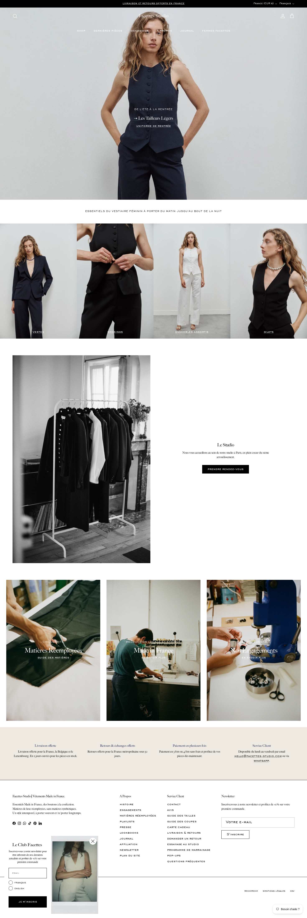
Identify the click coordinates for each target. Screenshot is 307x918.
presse (125, 827)
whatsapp (261, 760)
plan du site (130, 855)
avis (170, 810)
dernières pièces (108, 30)
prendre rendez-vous (226, 469)
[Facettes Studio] (153, 16)
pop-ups (174, 855)
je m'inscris (28, 902)
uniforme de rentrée (153, 126)
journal (187, 30)
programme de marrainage (188, 850)
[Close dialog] (92, 841)
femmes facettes (216, 30)
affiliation (128, 844)
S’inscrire (235, 834)
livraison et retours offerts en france (153, 3)
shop (81, 30)
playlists (127, 821)
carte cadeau (178, 827)
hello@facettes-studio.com (258, 756)
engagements (130, 810)
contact (174, 804)
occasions (139, 30)
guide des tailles (181, 815)
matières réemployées (138, 815)
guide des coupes (182, 821)
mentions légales (274, 891)
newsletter (129, 850)
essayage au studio (183, 844)
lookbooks (129, 833)
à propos (164, 30)
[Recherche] (15, 16)
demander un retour (184, 838)
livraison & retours (184, 833)
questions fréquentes (186, 861)
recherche (251, 891)
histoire (126, 804)
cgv (292, 891)
